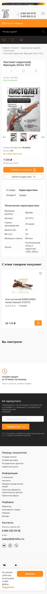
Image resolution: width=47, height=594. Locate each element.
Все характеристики (12, 154)
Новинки (6, 513)
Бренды (5, 516)
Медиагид (6, 506)
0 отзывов (23, 306)
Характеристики (28, 190)
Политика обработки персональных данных (12, 491)
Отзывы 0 (11, 195)
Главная (5, 47)
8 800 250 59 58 (11, 530)
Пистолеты (9, 50)
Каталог (15, 47)
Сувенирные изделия (30, 47)
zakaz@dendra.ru (13, 539)
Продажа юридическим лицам (12, 485)
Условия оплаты (9, 457)
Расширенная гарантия (12, 463)
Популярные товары (11, 509)
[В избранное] (23, 70)
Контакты (6, 480)
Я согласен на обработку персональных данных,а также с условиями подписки (26, 434)
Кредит (23, 195)
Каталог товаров (14, 23)
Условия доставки (10, 460)
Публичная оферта (10, 495)
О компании (7, 477)
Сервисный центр (10, 466)
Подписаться (14, 426)
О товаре (10, 190)
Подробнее (8, 587)
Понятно (30, 573)
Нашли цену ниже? (10, 163)
